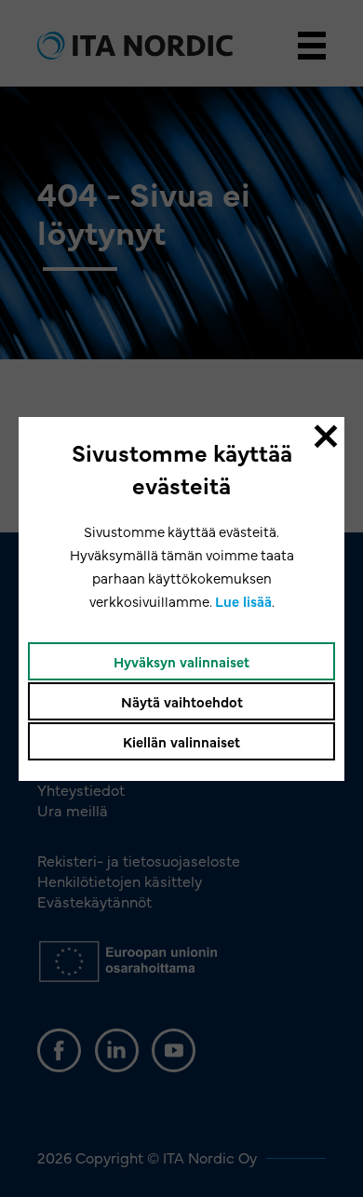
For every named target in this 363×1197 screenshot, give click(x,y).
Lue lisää (243, 601)
